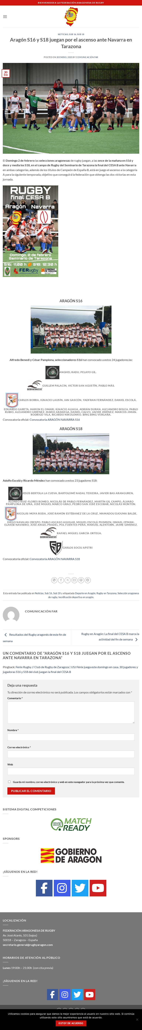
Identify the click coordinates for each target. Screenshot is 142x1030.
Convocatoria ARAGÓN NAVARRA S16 (55, 419)
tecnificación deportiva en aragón (75, 597)
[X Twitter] (80, 888)
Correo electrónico (19, 747)
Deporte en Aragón (85, 593)
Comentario (15, 698)
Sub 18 (80, 34)
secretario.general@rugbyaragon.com (28, 944)
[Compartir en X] (68, 580)
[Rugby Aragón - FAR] (71, 17)
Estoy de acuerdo (71, 1023)
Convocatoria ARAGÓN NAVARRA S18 (55, 559)
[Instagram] (62, 888)
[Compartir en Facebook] (61, 580)
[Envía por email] (74, 580)
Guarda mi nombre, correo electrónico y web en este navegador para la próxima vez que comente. (68, 781)
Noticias (63, 34)
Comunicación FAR (87, 57)
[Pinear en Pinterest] (81, 580)
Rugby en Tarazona (106, 593)
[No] (137, 1021)
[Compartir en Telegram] (88, 580)
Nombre (13, 730)
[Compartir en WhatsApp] (54, 580)
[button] (5, 16)
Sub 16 (72, 34)
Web (10, 764)
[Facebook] (44, 888)
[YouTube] (98, 888)
